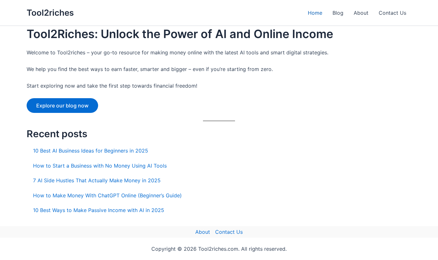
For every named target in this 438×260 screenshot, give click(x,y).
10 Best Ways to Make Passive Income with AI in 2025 (98, 210)
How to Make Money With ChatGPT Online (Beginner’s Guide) (107, 195)
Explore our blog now (62, 105)
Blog (338, 13)
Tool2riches (50, 13)
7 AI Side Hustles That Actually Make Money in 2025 (97, 180)
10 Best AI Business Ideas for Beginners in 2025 (90, 150)
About (361, 13)
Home (315, 13)
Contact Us (392, 13)
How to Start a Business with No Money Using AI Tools (100, 165)
